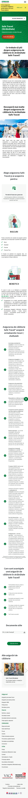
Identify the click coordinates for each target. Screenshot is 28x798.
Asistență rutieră (6, 715)
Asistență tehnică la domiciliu (9, 718)
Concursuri (4, 743)
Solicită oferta (8, 37)
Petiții (3, 749)
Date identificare (6, 728)
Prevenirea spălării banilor (8, 738)
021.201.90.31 (5, 296)
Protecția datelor (6, 759)
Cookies (7, 784)
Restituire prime (6, 707)
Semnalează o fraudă (7, 757)
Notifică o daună (6, 713)
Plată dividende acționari (8, 736)
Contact (3, 754)
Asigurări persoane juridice (8, 700)
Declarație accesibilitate (8, 741)
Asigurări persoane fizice (8, 697)
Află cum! (19, 7)
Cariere (3, 733)
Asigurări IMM (5, 702)
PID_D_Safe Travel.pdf (8, 632)
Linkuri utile (20, 784)
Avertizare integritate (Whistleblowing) (11, 764)
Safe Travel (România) (12, 678)
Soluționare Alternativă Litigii (9, 752)
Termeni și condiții (20, 788)
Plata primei (5, 705)
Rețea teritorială (6, 726)
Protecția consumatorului (14, 786)
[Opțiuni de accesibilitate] (26, 399)
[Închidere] (25, 7)
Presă (3, 731)
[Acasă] (6, 2)
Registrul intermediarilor (9, 788)
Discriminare (5, 767)
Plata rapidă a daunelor (7, 720)
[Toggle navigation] (25, 1)
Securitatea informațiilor (8, 762)
